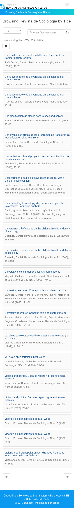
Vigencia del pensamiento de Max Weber (28, 418)
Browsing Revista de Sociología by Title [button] (26, 12)
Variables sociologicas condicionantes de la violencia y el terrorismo (37, 337)
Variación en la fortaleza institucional (25, 357)
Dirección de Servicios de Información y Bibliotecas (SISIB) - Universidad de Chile (37, 497)
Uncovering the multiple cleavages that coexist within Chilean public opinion (34, 179)
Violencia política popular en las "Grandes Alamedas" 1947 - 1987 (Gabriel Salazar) (35, 454)
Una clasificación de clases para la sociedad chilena (34, 116)
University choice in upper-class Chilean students (32, 271)
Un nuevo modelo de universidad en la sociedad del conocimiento (34, 78)
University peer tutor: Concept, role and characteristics (35, 290)
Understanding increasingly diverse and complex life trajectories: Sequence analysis (34, 204)
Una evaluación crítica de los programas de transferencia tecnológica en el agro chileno (37, 136)
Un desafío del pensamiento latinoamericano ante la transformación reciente (34, 56)
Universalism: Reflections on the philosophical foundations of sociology (38, 230)
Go (67, 32)
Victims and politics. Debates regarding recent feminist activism (35, 377)
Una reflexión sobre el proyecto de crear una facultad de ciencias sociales (37, 157)
